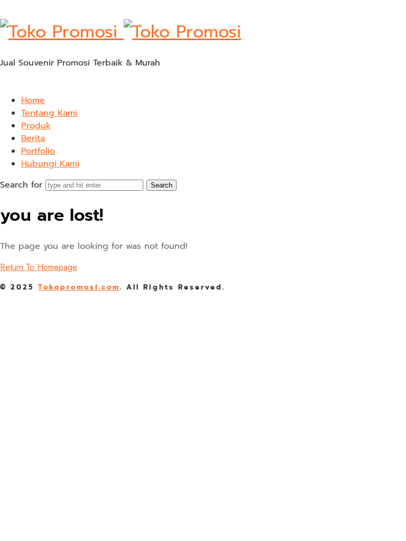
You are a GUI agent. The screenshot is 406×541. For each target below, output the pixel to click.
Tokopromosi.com (79, 287)
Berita (33, 138)
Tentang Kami (49, 113)
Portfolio (38, 151)
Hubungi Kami (50, 163)
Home (33, 100)
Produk (36, 125)
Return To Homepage (38, 267)
